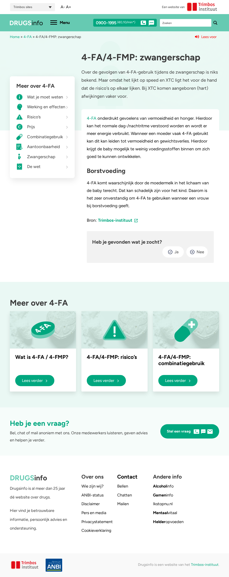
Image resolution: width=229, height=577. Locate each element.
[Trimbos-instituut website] (25, 565)
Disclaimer (90, 503)
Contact (127, 476)
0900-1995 (115, 23)
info (163, 486)
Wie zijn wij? (92, 486)
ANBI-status (92, 495)
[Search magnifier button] (215, 23)
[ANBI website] (52, 565)
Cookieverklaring (96, 530)
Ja (176, 251)
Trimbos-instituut (115, 220)
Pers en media (93, 512)
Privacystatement (97, 521)
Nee (200, 251)
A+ (68, 6)
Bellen (122, 486)
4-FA (27, 37)
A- (63, 6)
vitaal (165, 512)
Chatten (124, 495)
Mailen (123, 503)
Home (15, 37)
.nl (163, 503)
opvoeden (168, 521)
